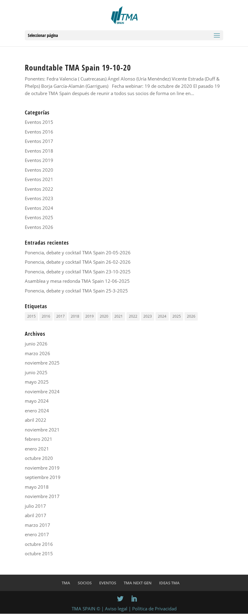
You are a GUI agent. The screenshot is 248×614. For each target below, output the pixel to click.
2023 (147, 316)
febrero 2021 (38, 439)
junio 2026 (36, 344)
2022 (133, 316)
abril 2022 (35, 420)
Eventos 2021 (39, 179)
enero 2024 (37, 411)
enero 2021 (37, 449)
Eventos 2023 (39, 198)
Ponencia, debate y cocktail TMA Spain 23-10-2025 (78, 272)
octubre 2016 (39, 544)
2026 (191, 316)
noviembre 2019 (42, 468)
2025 (176, 316)
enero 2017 (37, 534)
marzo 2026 (37, 353)
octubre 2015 (39, 553)
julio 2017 (35, 506)
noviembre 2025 (42, 363)
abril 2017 (35, 515)
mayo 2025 (37, 382)
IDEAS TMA (169, 583)
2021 (118, 316)
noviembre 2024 (42, 391)
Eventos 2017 (39, 141)
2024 (162, 316)
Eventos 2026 (39, 227)
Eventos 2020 (39, 170)
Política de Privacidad (154, 609)
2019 (89, 316)
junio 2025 (36, 372)
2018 (75, 316)
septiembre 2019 (42, 477)
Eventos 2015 (39, 122)
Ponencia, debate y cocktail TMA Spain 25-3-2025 (76, 291)
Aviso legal (116, 609)
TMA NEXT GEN (138, 583)
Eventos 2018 (39, 151)
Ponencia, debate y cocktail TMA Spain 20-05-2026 (78, 252)
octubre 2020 (39, 458)
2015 (31, 316)
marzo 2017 (37, 525)
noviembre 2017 (42, 496)
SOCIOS (85, 583)
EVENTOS (107, 583)
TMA (66, 583)
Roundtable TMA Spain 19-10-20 (78, 67)
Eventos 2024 (39, 208)
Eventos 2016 (39, 132)
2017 (60, 316)
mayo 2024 (37, 401)
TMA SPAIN (83, 609)
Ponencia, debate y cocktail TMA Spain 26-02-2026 (78, 262)
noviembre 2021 (42, 430)
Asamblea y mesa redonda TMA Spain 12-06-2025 (77, 281)
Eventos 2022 (39, 189)
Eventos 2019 (39, 160)
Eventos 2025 (39, 217)
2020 (104, 316)
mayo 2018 (37, 487)
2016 (46, 316)
